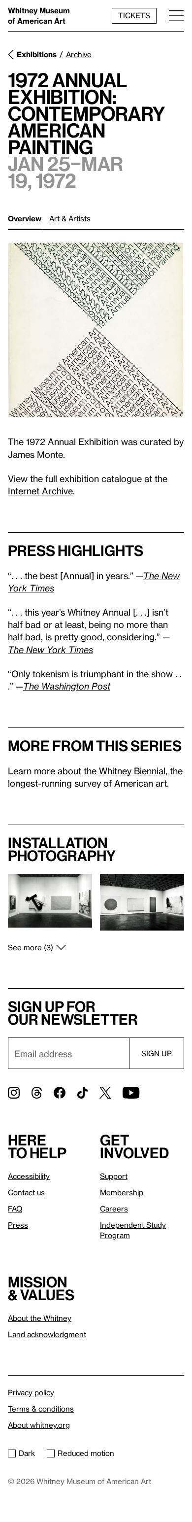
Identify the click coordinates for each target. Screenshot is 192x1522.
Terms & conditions (41, 1408)
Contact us (26, 1192)
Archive (79, 54)
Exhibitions (37, 54)
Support (114, 1176)
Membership (121, 1192)
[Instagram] (14, 1093)
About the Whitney (39, 1318)
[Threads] (37, 1093)
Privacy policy (31, 1392)
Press (18, 1224)
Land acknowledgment (47, 1334)
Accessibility (29, 1176)
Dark (27, 1453)
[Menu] (176, 15)
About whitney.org (39, 1424)
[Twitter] (105, 1093)
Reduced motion (86, 1453)
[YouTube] (131, 1093)
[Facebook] (59, 1093)
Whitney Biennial (132, 770)
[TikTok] (82, 1093)
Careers (114, 1208)
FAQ (15, 1208)
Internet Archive (40, 490)
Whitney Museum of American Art (39, 15)
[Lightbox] (96, 329)
